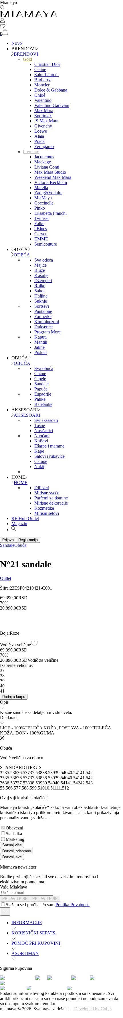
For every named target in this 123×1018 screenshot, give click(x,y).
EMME (41, 238)
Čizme (40, 373)
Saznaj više (12, 845)
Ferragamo (44, 146)
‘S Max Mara (46, 120)
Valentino (42, 100)
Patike (39, 399)
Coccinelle (43, 203)
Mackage (42, 161)
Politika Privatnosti (72, 904)
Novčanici (43, 430)
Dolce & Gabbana (50, 90)
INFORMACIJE (26, 922)
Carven (40, 233)
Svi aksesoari (46, 420)
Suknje (40, 301)
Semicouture (45, 244)
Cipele (40, 378)
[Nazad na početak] (5, 911)
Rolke (39, 285)
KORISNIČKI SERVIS (33, 932)
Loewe (40, 131)
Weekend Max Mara (52, 177)
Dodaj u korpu (13, 697)
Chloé (39, 95)
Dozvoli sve (12, 857)
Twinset (41, 218)
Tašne (39, 425)
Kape (39, 451)
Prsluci (40, 352)
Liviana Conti (46, 167)
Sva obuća (43, 368)
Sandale (41, 383)
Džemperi (43, 280)
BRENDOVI (26, 54)
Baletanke (43, 404)
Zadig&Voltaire (48, 192)
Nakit (39, 466)
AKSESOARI (27, 415)
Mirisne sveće (46, 492)
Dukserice (43, 326)
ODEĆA (22, 254)
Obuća (20, 545)
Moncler (41, 84)
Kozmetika (44, 508)
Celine (40, 69)
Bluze (39, 270)
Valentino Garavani (51, 105)
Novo (16, 43)
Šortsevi (41, 306)
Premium (31, 151)
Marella (41, 187)
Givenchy (43, 126)
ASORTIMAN (25, 953)
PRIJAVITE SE (15, 898)
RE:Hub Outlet (25, 518)
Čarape (40, 461)
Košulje (41, 275)
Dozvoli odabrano (16, 851)
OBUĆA (22, 363)
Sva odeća (43, 260)
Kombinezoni (46, 321)
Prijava (8, 540)
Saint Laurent (46, 74)
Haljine (40, 296)
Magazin (19, 523)
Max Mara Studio (50, 172)
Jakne (39, 347)
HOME (20, 482)
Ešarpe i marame (49, 446)
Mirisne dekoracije (51, 503)
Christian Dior (47, 64)
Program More (47, 331)
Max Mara (43, 110)
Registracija (28, 540)
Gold (27, 59)
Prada (39, 141)
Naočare (41, 435)
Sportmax (43, 115)
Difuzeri (41, 487)
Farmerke (42, 316)
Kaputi (40, 337)
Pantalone (43, 311)
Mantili (40, 342)
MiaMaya (43, 197)
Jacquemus (44, 156)
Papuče (40, 388)
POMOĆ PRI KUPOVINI (35, 943)
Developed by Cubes (93, 1008)
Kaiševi (41, 440)
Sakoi (39, 290)
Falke (39, 223)
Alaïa (39, 136)
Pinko (39, 208)
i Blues (40, 228)
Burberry (42, 79)
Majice (40, 265)
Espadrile (42, 394)
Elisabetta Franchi (50, 213)
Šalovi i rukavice (49, 456)
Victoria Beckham (50, 182)
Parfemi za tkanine (51, 497)
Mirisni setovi (46, 513)
